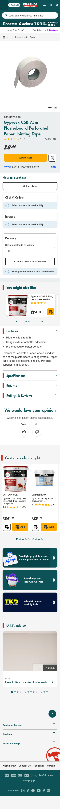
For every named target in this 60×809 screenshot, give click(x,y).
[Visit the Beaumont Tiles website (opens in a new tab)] (9, 23)
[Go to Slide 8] (38, 321)
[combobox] (30, 15)
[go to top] (52, 714)
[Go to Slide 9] (42, 321)
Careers (51, 765)
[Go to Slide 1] (16, 321)
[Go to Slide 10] (41, 692)
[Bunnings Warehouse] (30, 6)
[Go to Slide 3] (22, 321)
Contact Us (25, 765)
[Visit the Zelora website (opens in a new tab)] (26, 23)
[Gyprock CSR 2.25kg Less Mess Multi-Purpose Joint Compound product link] (17, 305)
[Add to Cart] (50, 311)
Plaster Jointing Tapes (25, 37)
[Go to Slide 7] (35, 321)
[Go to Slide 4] (26, 321)
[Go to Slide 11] (44, 692)
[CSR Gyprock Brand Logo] (52, 107)
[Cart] (57, 5)
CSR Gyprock (12, 117)
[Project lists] (51, 5)
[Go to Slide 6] (32, 321)
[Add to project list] (52, 158)
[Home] (4, 37)
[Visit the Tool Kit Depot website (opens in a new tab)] (40, 23)
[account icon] (44, 5)
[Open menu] (4, 5)
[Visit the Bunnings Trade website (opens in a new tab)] (53, 23)
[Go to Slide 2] (19, 321)
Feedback (38, 765)
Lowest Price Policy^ (15, 30)
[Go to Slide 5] (29, 321)
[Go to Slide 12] (47, 692)
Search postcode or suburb (19, 245)
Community (9, 765)
